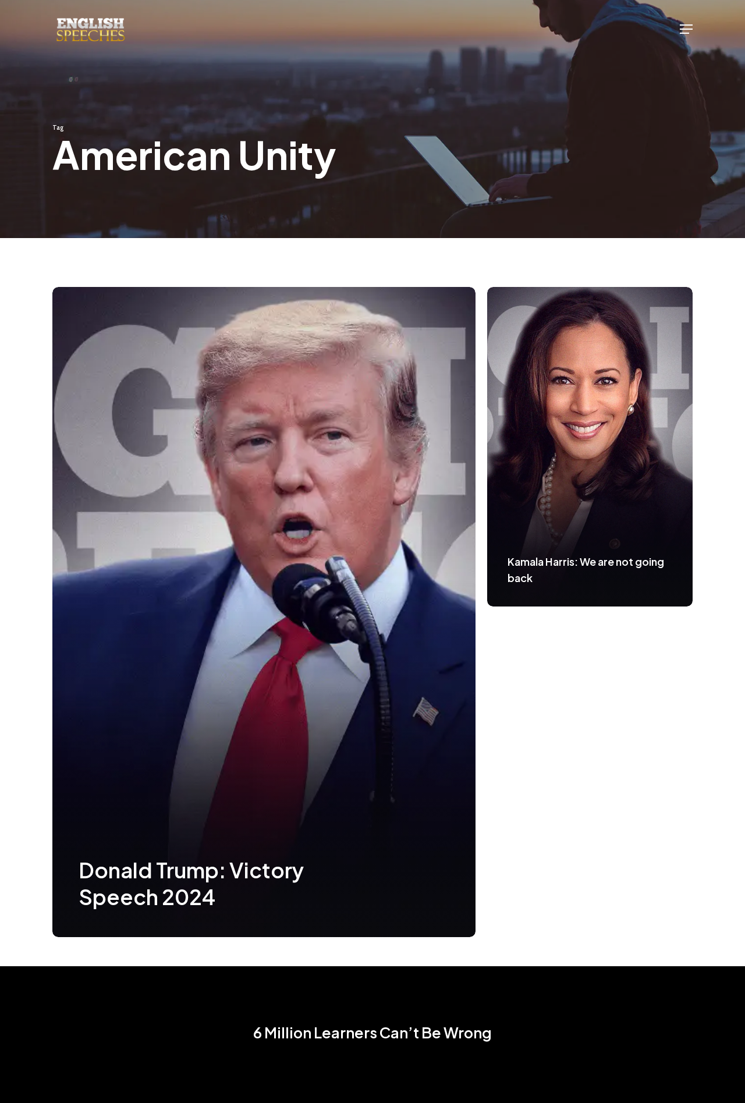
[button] (686, 29)
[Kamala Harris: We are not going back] (590, 447)
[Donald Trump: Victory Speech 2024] (264, 612)
